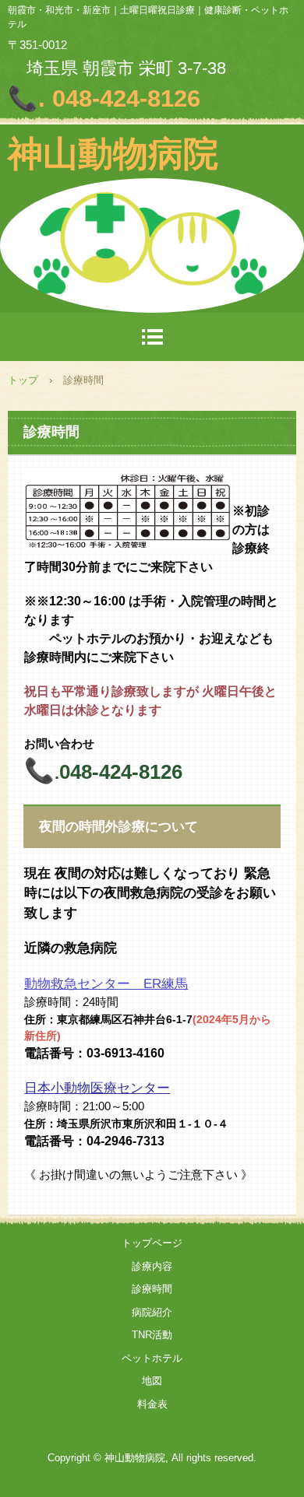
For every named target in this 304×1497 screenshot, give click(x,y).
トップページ (152, 1243)
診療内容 (152, 1266)
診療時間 (152, 1289)
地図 (152, 1381)
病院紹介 (152, 1312)
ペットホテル (152, 1358)
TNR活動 (152, 1335)
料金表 (152, 1404)
